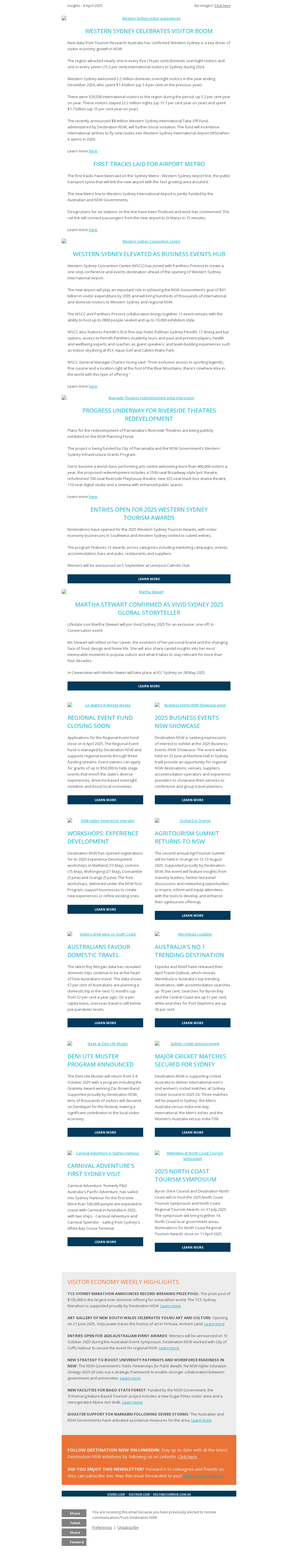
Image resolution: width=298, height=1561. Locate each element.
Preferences (102, 1527)
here (93, 151)
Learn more (170, 1305)
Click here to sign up (204, 1476)
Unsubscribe (128, 1527)
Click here (222, 5)
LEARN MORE (149, 579)
